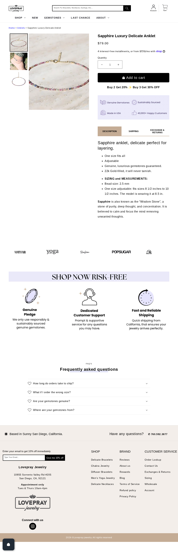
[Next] (84, 71)
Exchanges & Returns (157, 471)
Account (149, 490)
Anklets (21, 28)
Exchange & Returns (157, 131)
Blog (122, 478)
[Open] (8, 544)
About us (125, 465)
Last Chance (80, 17)
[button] (89, 383)
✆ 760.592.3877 (158, 434)
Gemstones (53, 17)
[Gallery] (49, 72)
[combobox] (91, 8)
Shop (19, 17)
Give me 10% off (54, 458)
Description (110, 131)
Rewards (125, 471)
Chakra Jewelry (100, 465)
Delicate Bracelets (102, 459)
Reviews (125, 459)
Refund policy (128, 490)
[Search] (127, 8)
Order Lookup (153, 459)
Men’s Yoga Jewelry (103, 478)
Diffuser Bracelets (101, 471)
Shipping (134, 131)
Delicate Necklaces (102, 484)
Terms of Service (130, 484)
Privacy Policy (128, 496)
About (101, 17)
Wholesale (151, 484)
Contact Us (151, 465)
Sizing (148, 478)
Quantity (102, 57)
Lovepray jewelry (83, 537)
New (35, 17)
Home (12, 28)
